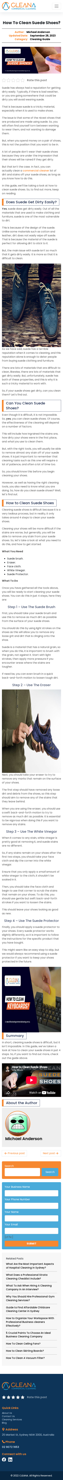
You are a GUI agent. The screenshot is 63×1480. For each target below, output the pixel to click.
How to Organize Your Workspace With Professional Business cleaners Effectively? (30, 1321)
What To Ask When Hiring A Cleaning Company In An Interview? (29, 1287)
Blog (4, 1422)
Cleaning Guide (40, 39)
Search (9, 1166)
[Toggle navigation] (56, 6)
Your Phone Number (17, 1199)
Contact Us (8, 1416)
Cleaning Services (12, 1419)
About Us (7, 1413)
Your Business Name (17, 1187)
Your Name (12, 1212)
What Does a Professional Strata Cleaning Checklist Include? (26, 1276)
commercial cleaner (36, 170)
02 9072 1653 (10, 1447)
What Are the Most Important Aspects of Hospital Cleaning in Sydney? (30, 1265)
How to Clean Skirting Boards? (25, 1351)
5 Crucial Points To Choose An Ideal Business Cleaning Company (28, 1334)
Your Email (11, 1224)
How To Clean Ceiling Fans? (23, 1343)
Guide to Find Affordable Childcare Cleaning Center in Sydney (28, 1309)
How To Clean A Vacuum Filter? (25, 1358)
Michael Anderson (38, 32)
